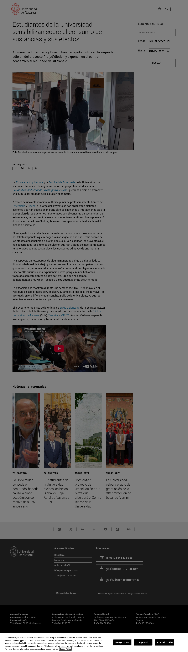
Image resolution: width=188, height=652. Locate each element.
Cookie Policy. (65, 649)
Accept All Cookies (165, 642)
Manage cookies (122, 642)
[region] (94, 642)
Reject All (143, 642)
